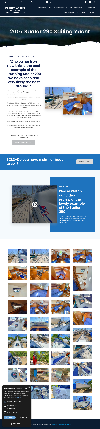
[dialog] (16, 406)
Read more (18, 397)
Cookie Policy (66, 424)
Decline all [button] (23, 417)
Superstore (59, 8)
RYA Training (90, 8)
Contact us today (84, 161)
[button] (16, 423)
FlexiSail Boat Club (74, 8)
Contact (91, 12)
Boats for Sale (44, 8)
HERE (31, 128)
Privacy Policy (57, 424)
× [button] (29, 387)
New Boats (68, 12)
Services (80, 12)
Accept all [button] (10, 417)
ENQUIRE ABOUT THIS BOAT (23, 142)
